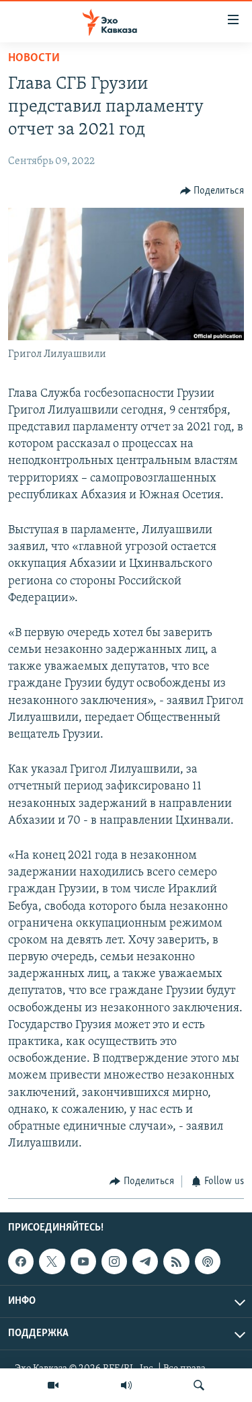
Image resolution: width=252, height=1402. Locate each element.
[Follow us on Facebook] (21, 1261)
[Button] (212, 191)
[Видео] (53, 1385)
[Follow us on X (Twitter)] (52, 1261)
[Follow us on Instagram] (114, 1261)
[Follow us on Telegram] (145, 1261)
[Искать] (199, 1385)
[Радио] (126, 1385)
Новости (34, 58)
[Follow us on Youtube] (83, 1261)
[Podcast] (207, 1261)
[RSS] (176, 1261)
